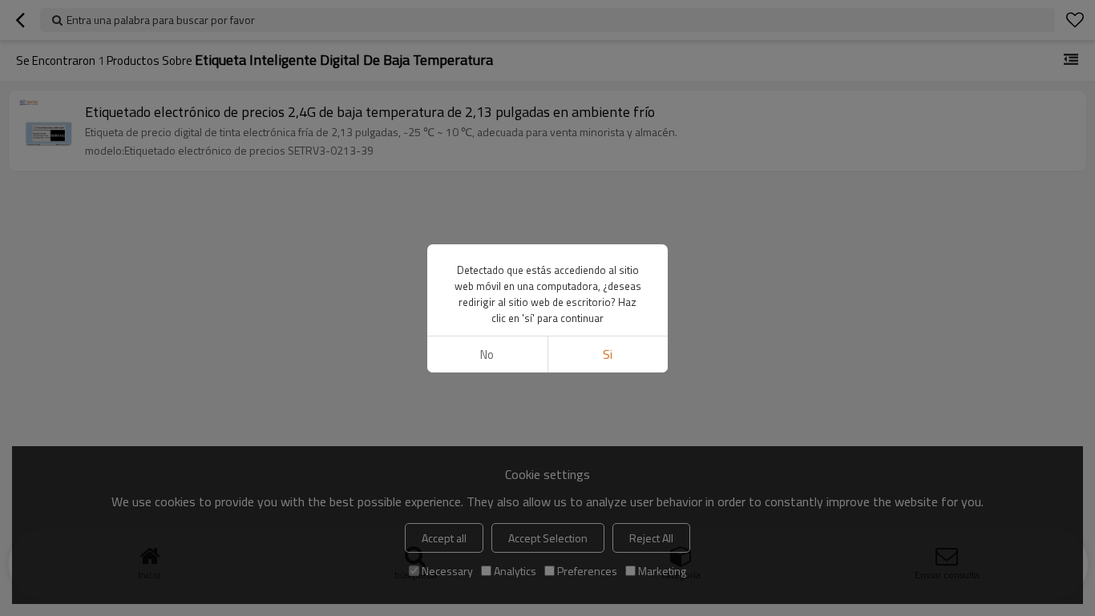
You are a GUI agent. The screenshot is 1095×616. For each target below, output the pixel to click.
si (607, 354)
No (487, 354)
